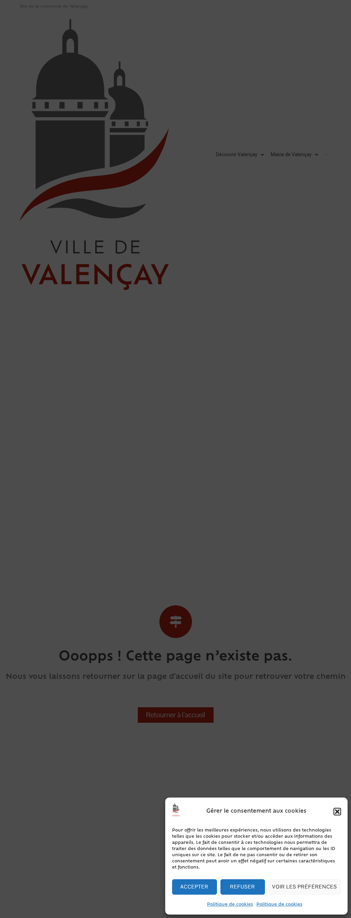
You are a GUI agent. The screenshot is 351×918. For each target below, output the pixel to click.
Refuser (242, 886)
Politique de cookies (230, 905)
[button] (337, 811)
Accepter (194, 886)
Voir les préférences (304, 886)
